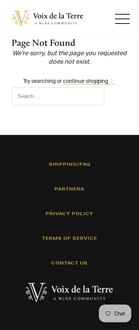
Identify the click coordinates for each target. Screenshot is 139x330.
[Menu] (122, 18)
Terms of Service (69, 238)
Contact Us (69, 263)
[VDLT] (47, 18)
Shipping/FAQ (69, 164)
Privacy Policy (69, 213)
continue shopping (86, 80)
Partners (69, 189)
